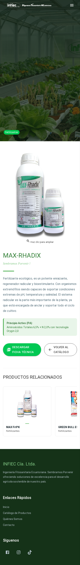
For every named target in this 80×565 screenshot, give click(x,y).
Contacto (9, 524)
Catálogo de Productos (17, 512)
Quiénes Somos (12, 518)
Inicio (6, 507)
